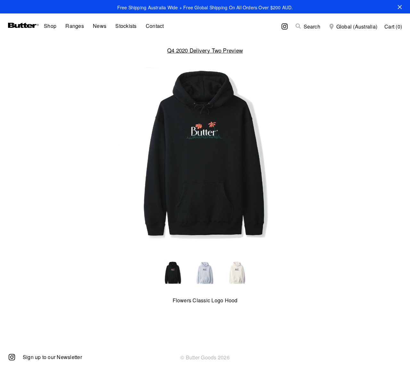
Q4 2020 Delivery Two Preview (205, 50)
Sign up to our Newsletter (52, 357)
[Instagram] (12, 356)
